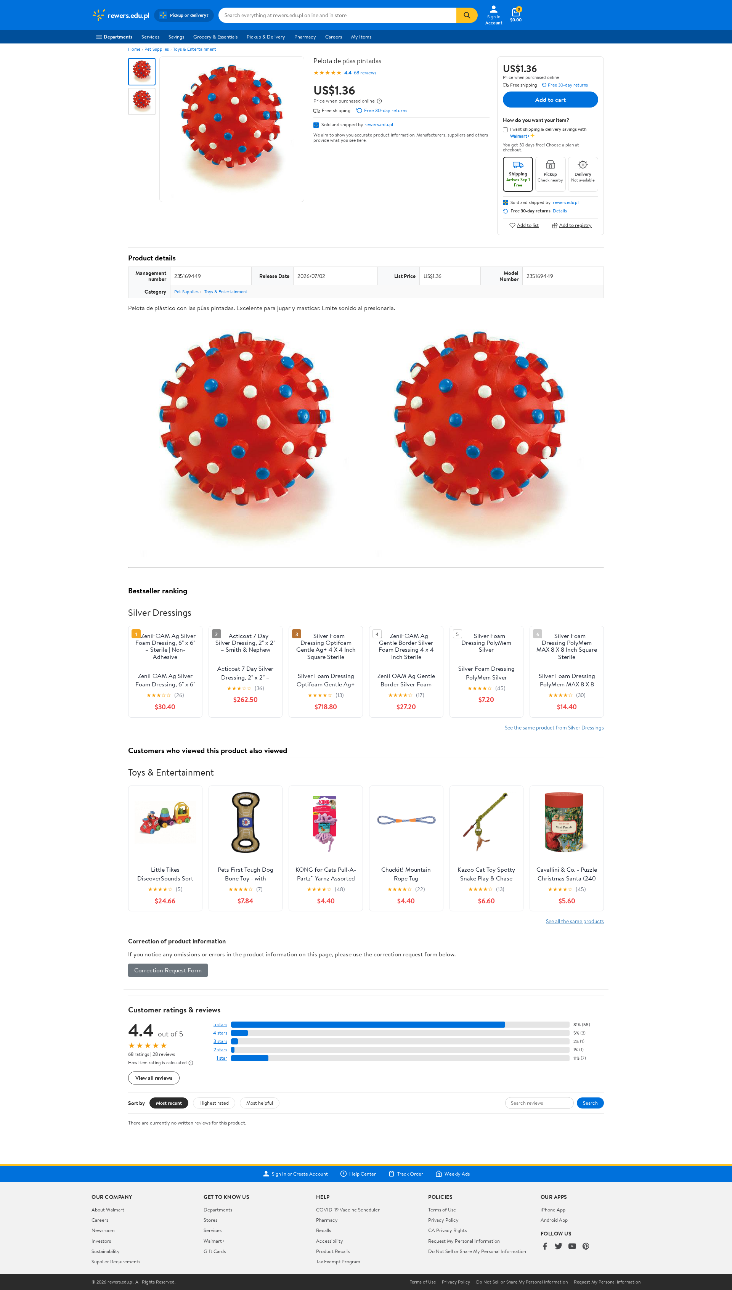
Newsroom (103, 1230)
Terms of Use (442, 1209)
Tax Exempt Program (338, 1261)
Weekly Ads (457, 1173)
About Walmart (108, 1209)
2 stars (220, 1049)
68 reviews (365, 73)
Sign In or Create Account (300, 1173)
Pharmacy (305, 36)
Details (560, 211)
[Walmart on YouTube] (572, 1246)
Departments (118, 36)
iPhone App (553, 1209)
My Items (361, 36)
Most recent (169, 1102)
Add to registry (575, 225)
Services (150, 36)
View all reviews (153, 1077)
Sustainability (106, 1251)
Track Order (410, 1173)
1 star (222, 1058)
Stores (210, 1219)
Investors (101, 1240)
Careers (333, 36)
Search (590, 1102)
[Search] (467, 15)
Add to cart (550, 99)
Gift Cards (215, 1251)
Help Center (362, 1173)
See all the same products (575, 921)
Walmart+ (214, 1240)
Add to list (528, 225)
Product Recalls (333, 1251)
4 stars (220, 1033)
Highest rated (214, 1102)
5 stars (220, 1024)
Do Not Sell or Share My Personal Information (477, 1251)
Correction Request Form (168, 970)
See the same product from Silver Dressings (554, 727)
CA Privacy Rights (447, 1230)
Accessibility (329, 1240)
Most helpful (259, 1102)
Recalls (323, 1230)
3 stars (220, 1041)
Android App (554, 1219)
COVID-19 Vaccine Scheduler (348, 1209)
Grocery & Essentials (215, 36)
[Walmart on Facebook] (545, 1246)
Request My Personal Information (464, 1240)
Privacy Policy (443, 1219)
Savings (176, 36)
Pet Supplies (156, 49)
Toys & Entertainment (194, 49)
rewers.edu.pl (378, 124)
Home (134, 49)
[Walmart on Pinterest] (586, 1246)
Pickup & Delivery (266, 36)
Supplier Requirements (116, 1261)
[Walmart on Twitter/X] (558, 1246)
